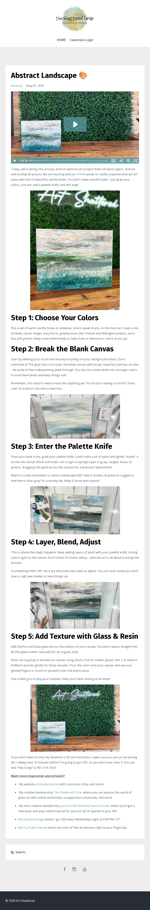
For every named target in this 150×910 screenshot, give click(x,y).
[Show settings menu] (128, 161)
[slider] (69, 161)
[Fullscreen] (135, 161)
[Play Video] (14, 161)
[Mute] (121, 161)
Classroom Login (81, 39)
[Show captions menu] (113, 161)
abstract (16, 86)
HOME (61, 39)
